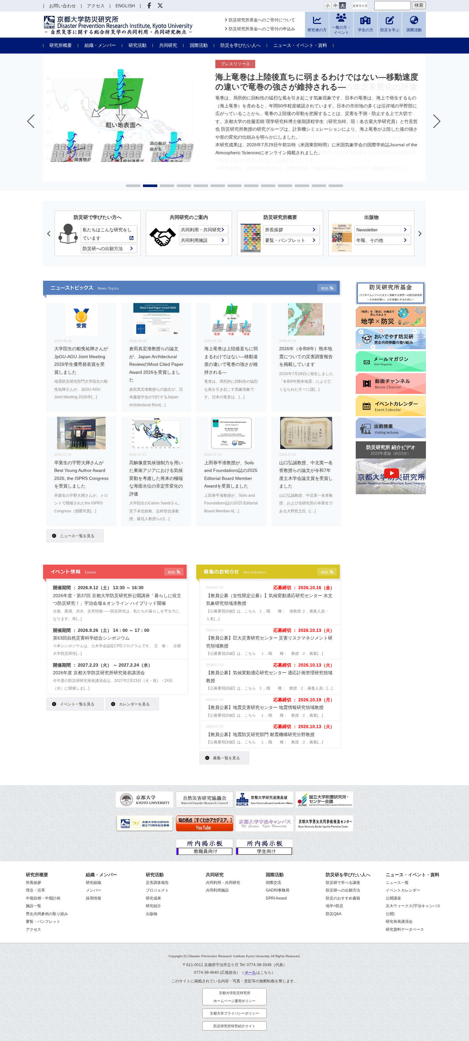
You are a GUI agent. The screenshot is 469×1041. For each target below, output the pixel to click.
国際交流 (273, 882)
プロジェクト (157, 890)
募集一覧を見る (226, 758)
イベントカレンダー (403, 890)
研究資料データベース (405, 929)
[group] (234, 120)
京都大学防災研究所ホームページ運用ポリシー (234, 997)
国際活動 (199, 45)
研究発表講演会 (399, 921)
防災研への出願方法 (103, 248)
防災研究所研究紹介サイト (234, 1026)
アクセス (33, 929)
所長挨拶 (274, 229)
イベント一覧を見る (77, 704)
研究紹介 (153, 906)
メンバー (93, 890)
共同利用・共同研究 (201, 229)
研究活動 (137, 45)
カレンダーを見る (134, 704)
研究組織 (93, 882)
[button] (133, 185)
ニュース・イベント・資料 (300, 45)
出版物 (151, 914)
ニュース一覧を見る (77, 536)
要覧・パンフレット (285, 240)
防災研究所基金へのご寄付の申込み (262, 28)
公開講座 (393, 898)
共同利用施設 (194, 240)
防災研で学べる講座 (343, 882)
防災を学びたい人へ (240, 45)
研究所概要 (60, 45)
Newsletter (367, 229)
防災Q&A (333, 914)
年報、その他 (369, 240)
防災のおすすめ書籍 (343, 898)
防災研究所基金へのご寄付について (262, 20)
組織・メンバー (100, 45)
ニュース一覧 (397, 882)
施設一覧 (33, 906)
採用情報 (93, 898)
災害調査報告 (157, 882)
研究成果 (153, 898)
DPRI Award (276, 898)
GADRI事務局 (277, 890)
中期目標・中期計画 (43, 898)
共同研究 (168, 45)
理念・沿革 (35, 890)
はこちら (264, 972)
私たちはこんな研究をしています (107, 234)
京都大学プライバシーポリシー (234, 1013)
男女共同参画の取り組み (47, 914)
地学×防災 (334, 906)
